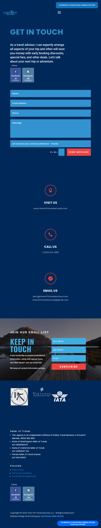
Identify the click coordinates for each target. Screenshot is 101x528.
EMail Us (50, 291)
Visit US (50, 203)
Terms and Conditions (22, 473)
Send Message (79, 152)
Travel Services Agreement (24, 476)
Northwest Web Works (52, 516)
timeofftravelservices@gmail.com (51, 300)
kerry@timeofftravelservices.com (50, 296)
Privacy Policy (18, 469)
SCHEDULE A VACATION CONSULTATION (77, 5)
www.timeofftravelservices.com (50, 208)
